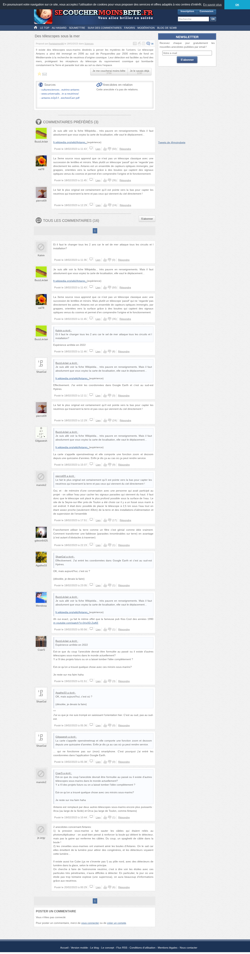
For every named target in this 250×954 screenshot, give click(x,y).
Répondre (125, 148)
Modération (146, 27)
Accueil (64, 947)
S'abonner (147, 218)
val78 (41, 169)
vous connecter (90, 922)
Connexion (206, 11)
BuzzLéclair (41, 141)
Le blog (94, 947)
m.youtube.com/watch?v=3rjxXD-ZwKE (75, 622)
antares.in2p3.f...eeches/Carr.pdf (60, 97)
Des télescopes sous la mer (57, 36)
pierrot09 (41, 200)
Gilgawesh (41, 440)
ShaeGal (41, 371)
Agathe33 (41, 565)
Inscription (187, 11)
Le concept (107, 947)
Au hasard (59, 27)
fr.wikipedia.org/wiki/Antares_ (70, 142)
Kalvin (41, 255)
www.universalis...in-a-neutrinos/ (60, 93)
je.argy (41, 837)
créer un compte (116, 922)
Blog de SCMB (167, 27)
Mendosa (41, 605)
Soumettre (77, 27)
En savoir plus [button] (212, 4)
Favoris (129, 27)
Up (105, 149)
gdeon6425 (41, 540)
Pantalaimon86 (56, 43)
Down (109, 149)
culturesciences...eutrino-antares (60, 89)
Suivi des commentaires (105, 27)
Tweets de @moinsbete (171, 142)
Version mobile (79, 947)
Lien (98, 148)
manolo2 (41, 484)
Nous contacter (188, 947)
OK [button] (237, 4)
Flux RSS (121, 947)
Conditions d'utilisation (142, 947)
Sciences (89, 43)
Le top (44, 27)
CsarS (41, 649)
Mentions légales (167, 947)
